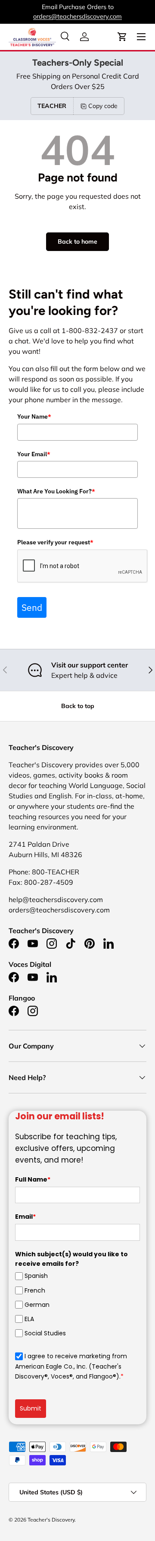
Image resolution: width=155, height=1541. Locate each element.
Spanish (36, 1275)
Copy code (103, 106)
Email (25, 1216)
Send (32, 607)
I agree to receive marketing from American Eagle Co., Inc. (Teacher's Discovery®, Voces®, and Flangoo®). (71, 1366)
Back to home (77, 241)
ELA (29, 1319)
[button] (122, 36)
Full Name (32, 1179)
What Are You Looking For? (56, 491)
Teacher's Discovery (51, 1519)
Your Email (33, 454)
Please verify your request (55, 542)
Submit (30, 1408)
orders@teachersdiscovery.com (77, 16)
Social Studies (45, 1333)
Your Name (34, 416)
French (35, 1290)
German (37, 1304)
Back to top (77, 706)
